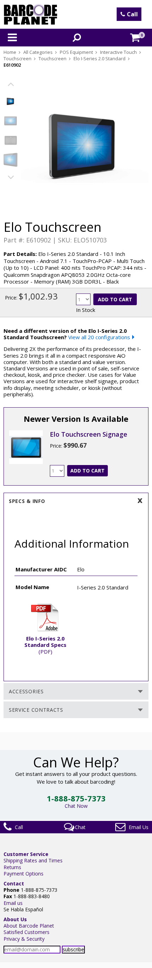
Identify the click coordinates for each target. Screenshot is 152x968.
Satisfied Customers (26, 932)
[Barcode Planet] (31, 14)
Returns (12, 867)
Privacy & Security (24, 938)
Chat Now (76, 805)
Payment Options (23, 873)
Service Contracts (36, 709)
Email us (13, 903)
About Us (15, 919)
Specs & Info (27, 501)
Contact (14, 883)
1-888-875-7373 (76, 798)
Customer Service (26, 854)
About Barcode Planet (29, 925)
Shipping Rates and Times (33, 860)
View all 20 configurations (99, 337)
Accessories (26, 691)
